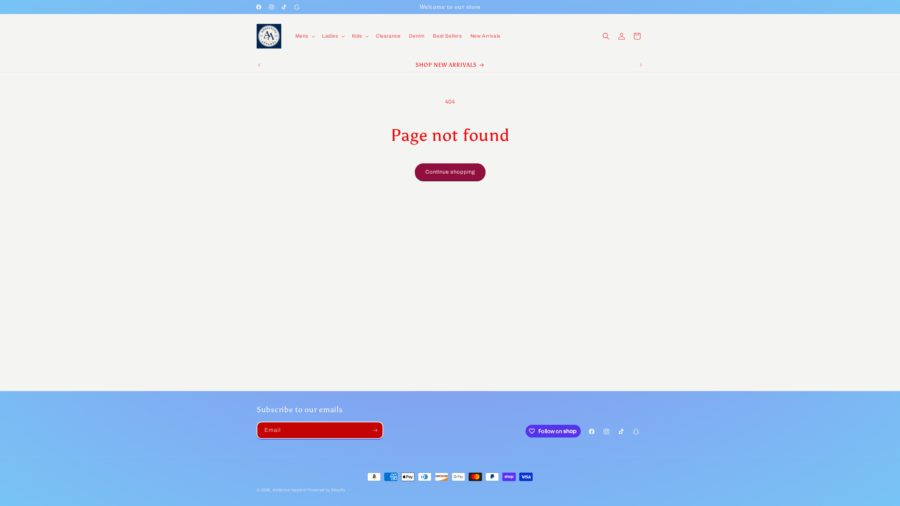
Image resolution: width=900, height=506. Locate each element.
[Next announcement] (641, 65)
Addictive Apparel (289, 490)
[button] (304, 36)
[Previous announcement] (259, 65)
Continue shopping (450, 172)
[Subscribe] (374, 430)
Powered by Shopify (327, 490)
